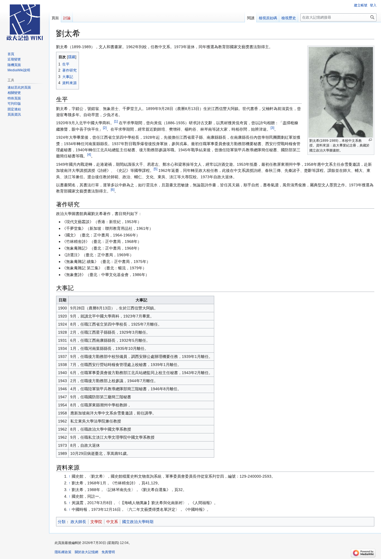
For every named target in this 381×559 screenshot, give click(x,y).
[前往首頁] (24, 22)
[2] (105, 128)
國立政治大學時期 (137, 521)
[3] (272, 128)
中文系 (112, 521)
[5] (155, 169)
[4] (89, 155)
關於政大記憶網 (86, 552)
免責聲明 (108, 552)
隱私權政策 (63, 552)
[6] (112, 190)
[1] (116, 121)
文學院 (96, 521)
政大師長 (78, 521)
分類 (62, 521)
